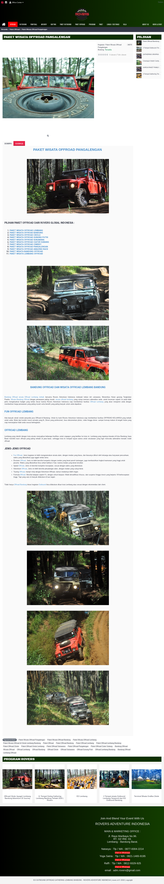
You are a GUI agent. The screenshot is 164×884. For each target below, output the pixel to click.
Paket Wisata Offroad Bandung (58, 740)
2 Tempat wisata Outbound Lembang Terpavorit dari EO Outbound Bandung (114, 798)
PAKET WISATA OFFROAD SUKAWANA (27, 240)
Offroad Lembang (96, 402)
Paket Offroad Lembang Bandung (108, 743)
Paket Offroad (48, 743)
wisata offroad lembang (64, 399)
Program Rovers (19, 759)
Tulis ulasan (121, 55)
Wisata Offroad (8, 749)
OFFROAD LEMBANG (16, 430)
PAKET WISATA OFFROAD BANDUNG (26, 233)
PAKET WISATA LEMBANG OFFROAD (26, 254)
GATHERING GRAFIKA (151, 54)
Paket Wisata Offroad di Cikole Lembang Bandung (22, 743)
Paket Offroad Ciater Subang (101, 746)
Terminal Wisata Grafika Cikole (146, 796)
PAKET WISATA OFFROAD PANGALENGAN (68, 150)
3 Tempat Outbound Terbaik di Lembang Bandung (152, 48)
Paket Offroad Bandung (65, 743)
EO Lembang (82, 796)
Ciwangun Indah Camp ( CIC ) (152, 61)
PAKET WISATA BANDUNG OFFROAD (26, 251)
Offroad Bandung (20, 485)
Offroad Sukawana (67, 749)
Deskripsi (8, 143)
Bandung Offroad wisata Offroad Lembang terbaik (24, 397)
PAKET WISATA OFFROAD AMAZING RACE (29, 249)
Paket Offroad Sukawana (56, 746)
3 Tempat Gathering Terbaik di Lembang (152, 74)
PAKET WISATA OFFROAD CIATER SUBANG (29, 242)
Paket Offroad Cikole (11, 746)
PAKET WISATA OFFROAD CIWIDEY (25, 244)
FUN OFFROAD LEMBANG (18, 411)
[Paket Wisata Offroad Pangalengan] (48, 88)
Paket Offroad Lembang (85, 743)
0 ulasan (112, 55)
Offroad (23, 460)
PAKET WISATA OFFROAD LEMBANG (26, 230)
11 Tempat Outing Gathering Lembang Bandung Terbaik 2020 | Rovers (50, 798)
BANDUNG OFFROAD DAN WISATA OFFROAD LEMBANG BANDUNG (67, 387)
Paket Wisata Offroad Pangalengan (32, 740)
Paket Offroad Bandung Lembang (152, 41)
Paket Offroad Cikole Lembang (32, 746)
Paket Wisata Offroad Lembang (84, 740)
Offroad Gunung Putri (85, 749)
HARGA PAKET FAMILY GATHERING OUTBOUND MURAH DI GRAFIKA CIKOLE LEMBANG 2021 (152, 67)
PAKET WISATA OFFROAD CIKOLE (25, 235)
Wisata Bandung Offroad (20, 399)
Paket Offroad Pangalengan (78, 746)
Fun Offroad (17, 455)
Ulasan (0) (19, 143)
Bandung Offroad (121, 746)
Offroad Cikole (53, 749)
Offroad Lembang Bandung (105, 749)
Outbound (42, 485)
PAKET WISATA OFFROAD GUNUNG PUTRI (29, 237)
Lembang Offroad (9, 753)
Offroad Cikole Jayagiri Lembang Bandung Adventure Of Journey (17, 797)
